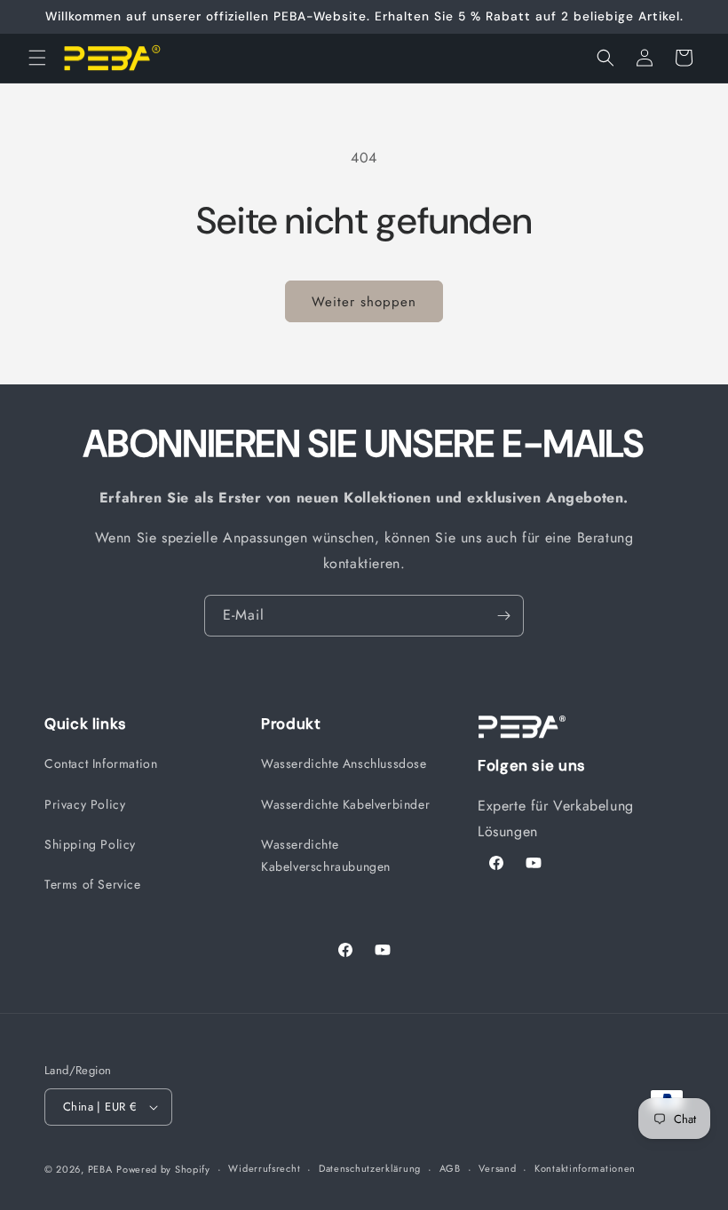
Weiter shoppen (364, 302)
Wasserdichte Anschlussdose (344, 763)
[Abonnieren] (503, 616)
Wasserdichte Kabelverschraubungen (326, 855)
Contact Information (100, 763)
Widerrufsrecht (264, 1168)
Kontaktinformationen (585, 1168)
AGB (450, 1168)
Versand (497, 1168)
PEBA (100, 1169)
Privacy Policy (84, 804)
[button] (37, 57)
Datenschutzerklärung (370, 1168)
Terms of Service (92, 884)
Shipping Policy (90, 844)
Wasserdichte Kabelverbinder (345, 804)
